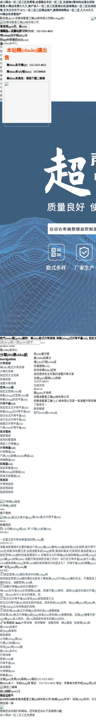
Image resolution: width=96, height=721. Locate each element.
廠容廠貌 (39, 408)
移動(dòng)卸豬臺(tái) (12, 472)
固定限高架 (6, 488)
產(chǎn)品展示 (8, 626)
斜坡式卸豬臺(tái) (10, 476)
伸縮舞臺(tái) (7, 460)
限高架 (4, 480)
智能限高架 (6, 492)
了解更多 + (40, 404)
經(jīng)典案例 (8, 630)
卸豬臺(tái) (6, 464)
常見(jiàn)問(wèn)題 (11, 647)
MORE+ (4, 532)
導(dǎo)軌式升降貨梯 (12, 367)
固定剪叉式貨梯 (9, 375)
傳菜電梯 (5, 435)
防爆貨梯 (5, 379)
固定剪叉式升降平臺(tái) (14, 407)
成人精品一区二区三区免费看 (17, 715)
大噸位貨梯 (6, 371)
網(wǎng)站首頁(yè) (11, 35)
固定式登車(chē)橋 (10, 391)
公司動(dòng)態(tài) (11, 639)
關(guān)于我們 (9, 39)
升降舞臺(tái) (7, 447)
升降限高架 (6, 484)
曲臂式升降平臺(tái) (11, 423)
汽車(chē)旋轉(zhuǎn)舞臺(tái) (17, 455)
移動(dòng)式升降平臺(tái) (15, 411)
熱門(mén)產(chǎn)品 (45, 412)
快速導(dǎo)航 (82, 622)
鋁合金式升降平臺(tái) (13, 415)
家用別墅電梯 (8, 439)
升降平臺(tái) (7, 403)
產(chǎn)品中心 (8, 43)
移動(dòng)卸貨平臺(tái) (13, 399)
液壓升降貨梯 (8, 383)
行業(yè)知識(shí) (10, 643)
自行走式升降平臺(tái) (13, 419)
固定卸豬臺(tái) (9, 468)
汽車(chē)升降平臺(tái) (13, 427)
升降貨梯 (5, 363)
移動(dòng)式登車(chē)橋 (14, 395)
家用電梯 (5, 431)
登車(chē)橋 (7, 387)
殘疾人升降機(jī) (9, 443)
